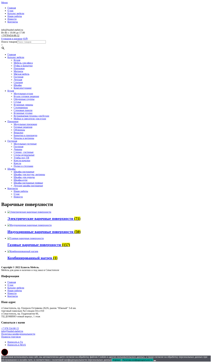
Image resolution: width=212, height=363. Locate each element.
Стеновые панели (23, 110)
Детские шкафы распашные (28, 185)
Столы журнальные (24, 155)
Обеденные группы (24, 99)
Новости (12, 19)
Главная (11, 8)
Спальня (18, 82)
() (25, 38)
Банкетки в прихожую (25, 135)
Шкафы (18, 85)
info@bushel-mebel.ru (12, 331)
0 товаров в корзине (11, 38)
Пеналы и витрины (24, 138)
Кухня (17, 60)
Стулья (17, 102)
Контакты (12, 21)
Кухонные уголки (23, 113)
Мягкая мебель (21, 74)
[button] (4, 352)
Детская (18, 79)
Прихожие (19, 68)
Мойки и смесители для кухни (30, 118)
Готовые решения (23, 127)
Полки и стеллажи (23, 166)
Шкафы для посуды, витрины (29, 174)
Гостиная (18, 76)
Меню (4, 2)
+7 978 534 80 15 (10, 328)
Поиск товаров (9, 41)
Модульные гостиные (25, 143)
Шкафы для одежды (24, 177)
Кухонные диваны (23, 104)
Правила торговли (11, 336)
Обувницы (19, 129)
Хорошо (116, 360)
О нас (10, 10)
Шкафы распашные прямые (28, 183)
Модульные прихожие (25, 124)
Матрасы (18, 71)
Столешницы (21, 107)
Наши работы (14, 16)
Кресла (17, 163)
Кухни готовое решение (26, 96)
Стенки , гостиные (24, 152)
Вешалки (18, 132)
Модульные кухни (23, 93)
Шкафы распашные (24, 171)
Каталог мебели (15, 13)
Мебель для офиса (23, 63)
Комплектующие (23, 88)
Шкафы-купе (20, 180)
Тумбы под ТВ (21, 157)
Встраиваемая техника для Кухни (31, 116)
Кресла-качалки (22, 160)
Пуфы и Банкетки (23, 65)
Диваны (18, 149)
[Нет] (154, 360)
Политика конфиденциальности (18, 334)
